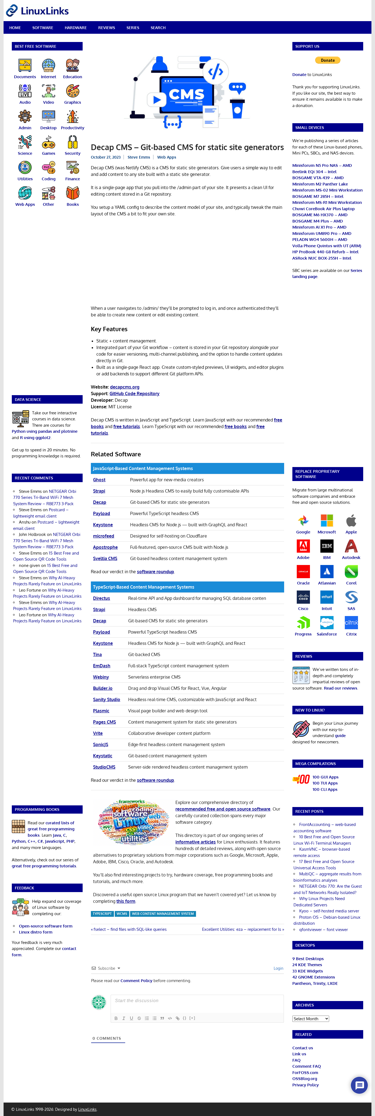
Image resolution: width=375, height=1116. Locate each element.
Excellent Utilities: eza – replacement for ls (241, 929)
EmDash (101, 665)
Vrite (98, 733)
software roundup (155, 571)
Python (19, 841)
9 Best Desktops (308, 958)
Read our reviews (340, 688)
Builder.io (103, 688)
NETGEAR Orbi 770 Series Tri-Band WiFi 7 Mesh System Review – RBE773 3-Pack (44, 497)
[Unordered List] (154, 1018)
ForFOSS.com (305, 1072)
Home (15, 27)
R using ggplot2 (35, 437)
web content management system (163, 914)
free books (236, 426)
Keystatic (102, 755)
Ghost (99, 479)
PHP (70, 841)
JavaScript (54, 841)
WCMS (122, 914)
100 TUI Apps (325, 783)
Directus (101, 598)
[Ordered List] (147, 1018)
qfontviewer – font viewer (323, 929)
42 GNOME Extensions (313, 977)
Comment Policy (136, 980)
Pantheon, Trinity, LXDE (315, 983)
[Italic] (124, 1018)
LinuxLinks (87, 1109)
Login (278, 968)
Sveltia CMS (105, 558)
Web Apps (166, 157)
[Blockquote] (162, 1018)
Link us (299, 1053)
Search (158, 27)
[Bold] (116, 1018)
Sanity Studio (106, 699)
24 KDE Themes (307, 964)
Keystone (103, 524)
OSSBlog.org (304, 1078)
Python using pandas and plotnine (44, 431)
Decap (99, 502)
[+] (192, 1018)
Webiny (101, 677)
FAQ (296, 1060)
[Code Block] (170, 1018)
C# (40, 841)
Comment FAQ (306, 1066)
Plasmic (101, 710)
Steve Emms (139, 157)
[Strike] (139, 1018)
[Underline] (131, 1018)
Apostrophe (105, 547)
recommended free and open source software (222, 809)
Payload (101, 513)
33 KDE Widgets (307, 971)
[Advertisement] (187, 262)
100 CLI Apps (325, 789)
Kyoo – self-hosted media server (329, 910)
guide (340, 735)
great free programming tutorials (44, 865)
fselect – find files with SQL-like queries (130, 929)
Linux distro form (35, 932)
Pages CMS (104, 722)
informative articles (195, 842)
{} (185, 1018)
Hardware (76, 27)
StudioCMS (104, 767)
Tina (97, 654)
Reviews (106, 27)
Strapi (99, 491)
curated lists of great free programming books (51, 829)
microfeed (103, 536)
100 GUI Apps (325, 777)
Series (133, 27)
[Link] (177, 1018)
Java (57, 835)
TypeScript (102, 914)
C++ (31, 841)
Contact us (302, 1047)
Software (42, 27)
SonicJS (100, 744)
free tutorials (126, 426)
